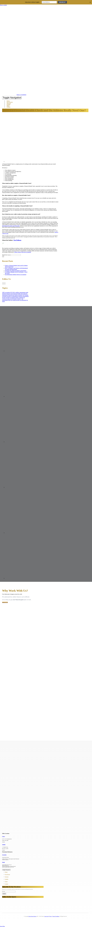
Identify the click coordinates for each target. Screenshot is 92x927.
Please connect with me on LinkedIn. (22, 252)
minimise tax (22, 297)
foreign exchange (18, 295)
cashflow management (20, 292)
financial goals (9, 293)
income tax (9, 296)
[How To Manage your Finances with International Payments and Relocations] (48, 351)
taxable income (16, 300)
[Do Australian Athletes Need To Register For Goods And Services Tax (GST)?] (48, 578)
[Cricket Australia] (11, 620)
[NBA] (11, 642)
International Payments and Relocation (11, 225)
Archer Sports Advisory (32, 916)
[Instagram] (5, 283)
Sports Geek (46, 916)
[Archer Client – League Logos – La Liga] (11, 685)
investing (8, 297)
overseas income (6, 298)
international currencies (17, 296)
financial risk (11, 295)
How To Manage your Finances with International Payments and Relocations (16, 268)
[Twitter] (3, 283)
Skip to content (3, 5)
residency (19, 298)
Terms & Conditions (55, 916)
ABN (3, 292)
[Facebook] (2, 283)
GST (23, 295)
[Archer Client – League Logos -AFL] (11, 663)
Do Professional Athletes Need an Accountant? (15, 274)
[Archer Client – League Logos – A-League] (11, 728)
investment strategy (14, 297)
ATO (11, 292)
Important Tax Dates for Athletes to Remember (15, 270)
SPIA (9, 300)
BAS (14, 292)
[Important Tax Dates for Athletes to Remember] (48, 396)
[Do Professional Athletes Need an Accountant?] (48, 487)
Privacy (50, 916)
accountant (7, 292)
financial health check (18, 293)
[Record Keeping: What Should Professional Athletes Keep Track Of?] (48, 532)
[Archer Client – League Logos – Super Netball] (11, 707)
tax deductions (23, 300)
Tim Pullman (17, 240)
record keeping (13, 298)
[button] (3, 836)
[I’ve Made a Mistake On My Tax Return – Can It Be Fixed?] (48, 441)
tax (11, 300)
